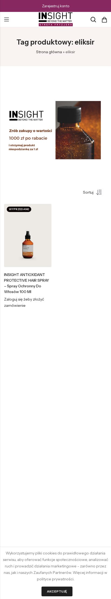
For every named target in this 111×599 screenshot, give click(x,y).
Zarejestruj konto (55, 6)
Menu (6, 19)
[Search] (93, 19)
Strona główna (49, 51)
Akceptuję (57, 591)
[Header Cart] (104, 19)
